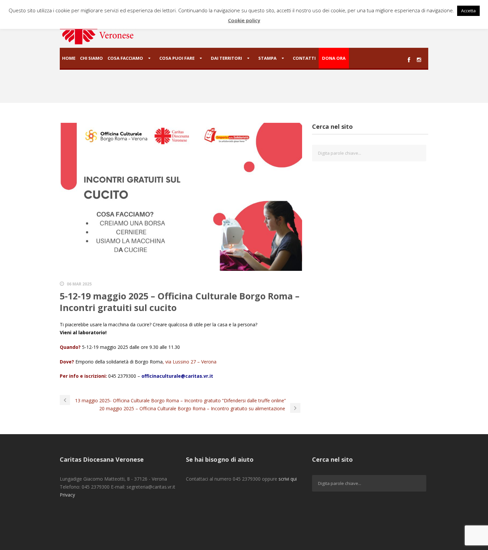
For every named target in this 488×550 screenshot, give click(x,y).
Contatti (304, 58)
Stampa (267, 58)
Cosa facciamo (125, 58)
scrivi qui (288, 479)
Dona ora (334, 58)
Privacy (67, 495)
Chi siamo (91, 58)
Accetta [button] (468, 11)
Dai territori (226, 58)
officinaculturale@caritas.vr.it (177, 376)
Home (68, 58)
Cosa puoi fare (177, 58)
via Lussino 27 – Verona (190, 361)
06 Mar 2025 (79, 284)
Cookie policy (244, 20)
